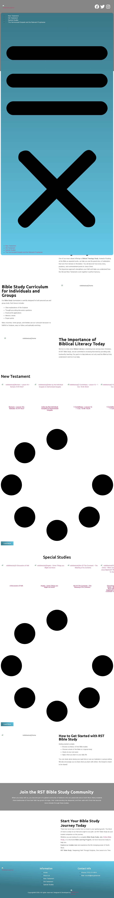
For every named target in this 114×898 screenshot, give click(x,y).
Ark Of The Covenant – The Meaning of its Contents (82, 586)
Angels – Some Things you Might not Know (49, 586)
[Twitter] (102, 6)
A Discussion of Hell (16, 586)
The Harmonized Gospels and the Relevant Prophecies (26, 22)
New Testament (13, 16)
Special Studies (13, 20)
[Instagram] (108, 6)
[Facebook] (97, 6)
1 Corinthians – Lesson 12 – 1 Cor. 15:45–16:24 (82, 407)
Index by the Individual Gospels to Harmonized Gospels (49, 408)
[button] (57, 134)
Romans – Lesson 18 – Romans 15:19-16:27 (17, 407)
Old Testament (13, 18)
